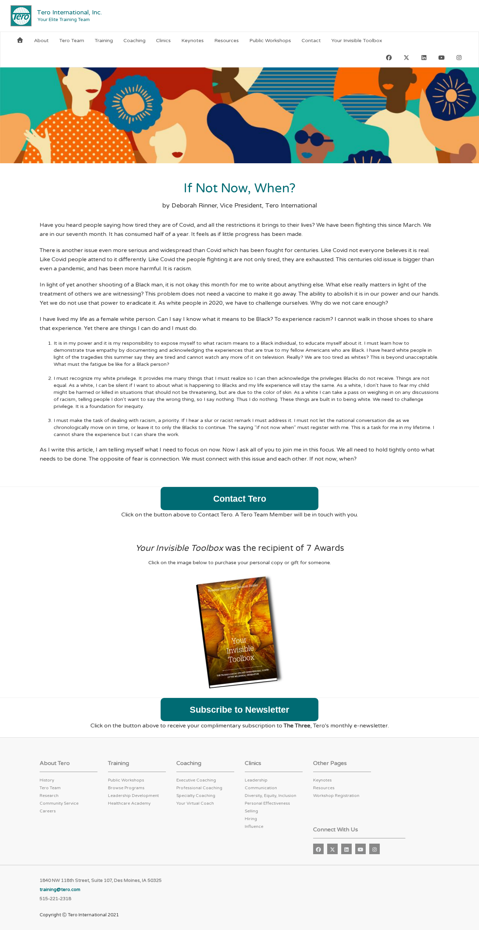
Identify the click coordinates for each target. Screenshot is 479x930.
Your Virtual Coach (195, 803)
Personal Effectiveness (267, 803)
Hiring (251, 818)
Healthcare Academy (129, 803)
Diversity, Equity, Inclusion (270, 795)
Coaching (134, 41)
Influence (254, 826)
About (41, 41)
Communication (261, 787)
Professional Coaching (199, 787)
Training (104, 41)
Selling (251, 811)
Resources (226, 41)
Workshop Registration (336, 795)
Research (49, 795)
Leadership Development (133, 795)
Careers (48, 811)
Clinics (163, 41)
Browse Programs (126, 787)
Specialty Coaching (195, 795)
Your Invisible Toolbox (356, 41)
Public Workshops (270, 41)
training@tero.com (60, 889)
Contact (311, 41)
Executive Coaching (196, 780)
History (47, 780)
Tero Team (71, 41)
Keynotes (192, 41)
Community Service (59, 803)
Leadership (256, 780)
